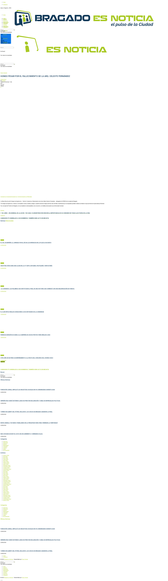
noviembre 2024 (7, 481)
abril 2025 (5, 475)
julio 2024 (5, 486)
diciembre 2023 (6, 495)
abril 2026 (5, 460)
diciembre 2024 (6, 480)
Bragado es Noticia (8, 559)
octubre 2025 (6, 468)
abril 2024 (5, 490)
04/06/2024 (3, 79)
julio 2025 (5, 471)
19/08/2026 (3, 314)
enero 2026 (5, 464)
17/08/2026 (3, 360)
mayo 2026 (5, 459)
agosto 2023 (6, 500)
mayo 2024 (5, 489)
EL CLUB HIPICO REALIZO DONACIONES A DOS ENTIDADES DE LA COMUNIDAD (22, 312)
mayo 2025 (5, 474)
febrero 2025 (6, 478)
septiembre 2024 (7, 484)
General (5, 19)
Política (5, 24)
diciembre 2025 (6, 465)
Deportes (5, 26)
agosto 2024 (6, 485)
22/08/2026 (3, 268)
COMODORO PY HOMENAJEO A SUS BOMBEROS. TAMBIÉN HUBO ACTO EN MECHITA (25, 369)
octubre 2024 (6, 482)
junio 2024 (5, 487)
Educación (5, 21)
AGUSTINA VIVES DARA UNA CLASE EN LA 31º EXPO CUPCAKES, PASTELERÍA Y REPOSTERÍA (26, 265)
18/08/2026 (3, 337)
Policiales (5, 30)
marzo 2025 (6, 476)
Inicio (4, 2)
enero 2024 (5, 494)
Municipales (6, 22)
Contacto (5, 27)
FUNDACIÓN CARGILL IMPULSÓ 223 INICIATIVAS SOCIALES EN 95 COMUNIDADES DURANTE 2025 (28, 389)
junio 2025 (5, 473)
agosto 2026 (6, 455)
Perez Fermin (25, 559)
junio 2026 (5, 458)
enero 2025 (5, 479)
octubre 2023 (6, 497)
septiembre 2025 (7, 469)
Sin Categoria (6, 450)
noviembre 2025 (7, 466)
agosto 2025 (6, 470)
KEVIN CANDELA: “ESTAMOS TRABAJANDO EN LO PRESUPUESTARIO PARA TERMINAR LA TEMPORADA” (29, 423)
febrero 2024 (6, 492)
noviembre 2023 (7, 496)
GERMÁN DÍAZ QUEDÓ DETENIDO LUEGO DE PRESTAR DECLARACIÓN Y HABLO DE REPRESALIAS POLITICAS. (30, 400)
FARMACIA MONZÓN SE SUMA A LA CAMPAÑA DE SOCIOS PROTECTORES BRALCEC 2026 (25, 335)
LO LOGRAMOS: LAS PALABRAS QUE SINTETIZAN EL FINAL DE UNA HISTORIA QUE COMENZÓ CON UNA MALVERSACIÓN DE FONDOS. (38, 288)
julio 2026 (5, 456)
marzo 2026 (6, 461)
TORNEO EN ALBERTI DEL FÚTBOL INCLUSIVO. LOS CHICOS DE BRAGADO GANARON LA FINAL (26, 411)
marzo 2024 (6, 491)
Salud (4, 449)
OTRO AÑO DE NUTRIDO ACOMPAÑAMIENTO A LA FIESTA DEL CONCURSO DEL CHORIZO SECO (27, 358)
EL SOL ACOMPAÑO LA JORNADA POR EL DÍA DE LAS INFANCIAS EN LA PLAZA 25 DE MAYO (26, 242)
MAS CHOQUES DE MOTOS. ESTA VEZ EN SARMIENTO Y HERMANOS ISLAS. (22, 434)
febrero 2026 (6, 463)
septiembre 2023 (7, 499)
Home (2, 73)
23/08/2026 (3, 245)
